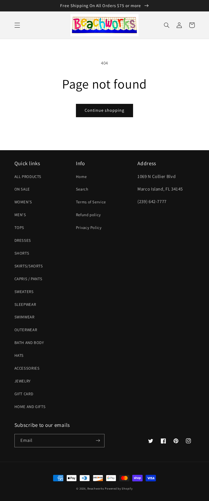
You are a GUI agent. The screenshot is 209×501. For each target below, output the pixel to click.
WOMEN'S (23, 201)
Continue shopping (105, 110)
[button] (17, 25)
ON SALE (22, 189)
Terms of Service (91, 201)
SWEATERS (24, 291)
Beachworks (95, 488)
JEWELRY (22, 381)
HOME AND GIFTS (30, 406)
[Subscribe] (98, 440)
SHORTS (21, 253)
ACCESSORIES (27, 368)
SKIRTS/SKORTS (28, 265)
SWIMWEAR (24, 316)
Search (82, 189)
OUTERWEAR (25, 329)
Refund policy (88, 214)
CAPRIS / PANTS (28, 278)
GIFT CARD (23, 393)
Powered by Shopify (119, 488)
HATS (19, 355)
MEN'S (20, 214)
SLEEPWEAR (25, 304)
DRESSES (22, 240)
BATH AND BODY (29, 342)
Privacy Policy (89, 227)
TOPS (19, 227)
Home (81, 176)
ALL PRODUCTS (28, 176)
